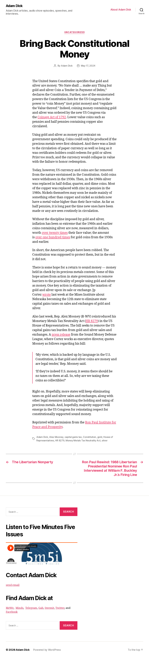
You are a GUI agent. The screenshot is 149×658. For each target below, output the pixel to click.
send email (12, 585)
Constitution (89, 437)
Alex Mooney (56, 437)
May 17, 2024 (88, 65)
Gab (40, 608)
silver (104, 440)
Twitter (59, 608)
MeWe (10, 608)
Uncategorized (74, 32)
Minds (19, 608)
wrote (46, 295)
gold (99, 437)
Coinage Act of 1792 (52, 117)
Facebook (12, 612)
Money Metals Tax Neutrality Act (83, 440)
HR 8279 (92, 321)
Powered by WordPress (47, 649)
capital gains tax (73, 437)
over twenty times (55, 233)
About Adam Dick (120, 9)
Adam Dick (14, 6)
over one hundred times (52, 237)
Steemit (49, 608)
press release (61, 335)
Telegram (31, 608)
